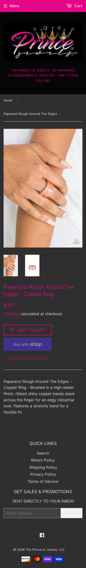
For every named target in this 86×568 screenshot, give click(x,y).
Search (43, 453)
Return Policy (43, 460)
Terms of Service (43, 481)
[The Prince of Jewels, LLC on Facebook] (41, 535)
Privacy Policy (43, 474)
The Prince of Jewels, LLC (45, 549)
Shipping (11, 313)
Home (8, 100)
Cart (77, 5)
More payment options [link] (27, 357)
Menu (14, 5)
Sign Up (71, 513)
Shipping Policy (43, 467)
